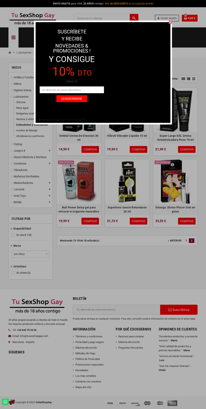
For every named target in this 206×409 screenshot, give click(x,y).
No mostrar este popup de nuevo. (64, 119)
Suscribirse (73, 98)
